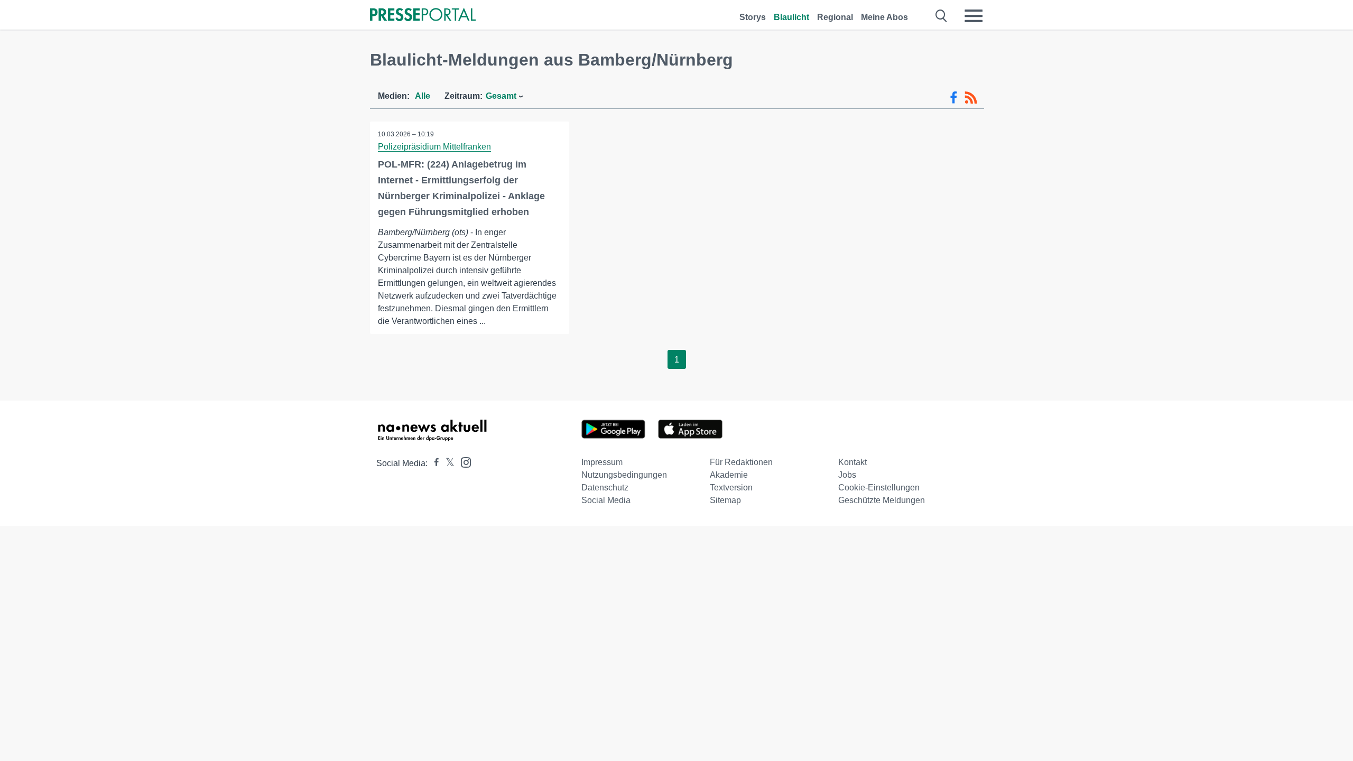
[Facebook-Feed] (954, 97)
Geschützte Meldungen (881, 500)
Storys (752, 17)
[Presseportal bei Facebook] (433, 463)
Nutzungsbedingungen (624, 474)
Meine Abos (884, 17)
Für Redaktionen (741, 462)
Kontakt (852, 462)
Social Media (606, 500)
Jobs (847, 474)
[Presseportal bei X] (447, 463)
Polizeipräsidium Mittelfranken (434, 146)
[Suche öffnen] (941, 15)
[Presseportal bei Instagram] (463, 461)
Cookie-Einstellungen (879, 487)
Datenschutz (604, 487)
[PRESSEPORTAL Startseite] (423, 15)
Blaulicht (791, 17)
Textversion (731, 487)
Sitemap (725, 500)
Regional (835, 17)
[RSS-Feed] (971, 97)
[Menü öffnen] (973, 15)
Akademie (729, 474)
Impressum (602, 462)
